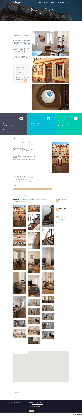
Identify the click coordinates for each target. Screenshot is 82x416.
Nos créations (46, 2)
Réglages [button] (74, 414)
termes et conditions (36, 406)
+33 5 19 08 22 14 (62, 217)
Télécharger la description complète (32, 189)
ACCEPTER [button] (78, 414)
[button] (60, 157)
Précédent (17, 392)
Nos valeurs (39, 2)
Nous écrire (58, 222)
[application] (60, 157)
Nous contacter (61, 2)
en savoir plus (25, 414)
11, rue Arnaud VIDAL (62, 204)
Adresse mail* (30, 404)
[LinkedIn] (68, 402)
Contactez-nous (16, 160)
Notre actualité (53, 2)
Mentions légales (10, 403)
